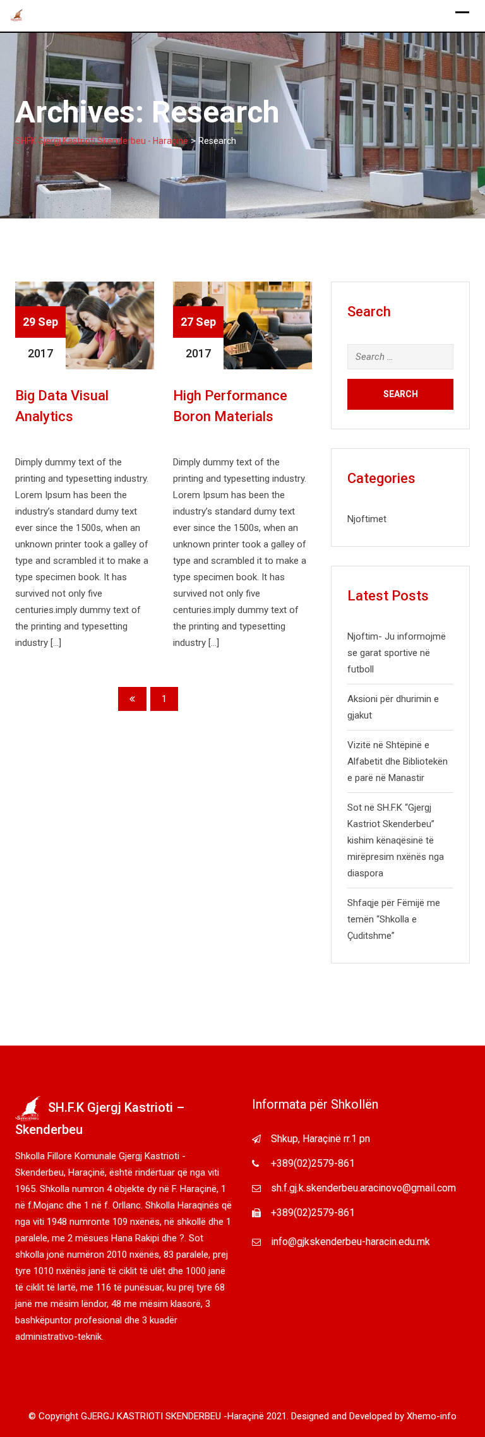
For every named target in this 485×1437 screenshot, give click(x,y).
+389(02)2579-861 (313, 1163)
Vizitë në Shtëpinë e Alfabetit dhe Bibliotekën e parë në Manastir (397, 761)
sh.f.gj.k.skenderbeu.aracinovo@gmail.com (363, 1188)
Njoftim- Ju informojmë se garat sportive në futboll (396, 653)
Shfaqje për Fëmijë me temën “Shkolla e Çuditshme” (393, 919)
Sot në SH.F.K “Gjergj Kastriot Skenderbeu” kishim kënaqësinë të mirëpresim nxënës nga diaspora (395, 840)
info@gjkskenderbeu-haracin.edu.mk (350, 1242)
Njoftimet (366, 519)
